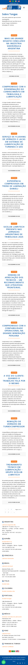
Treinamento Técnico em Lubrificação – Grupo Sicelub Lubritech (14, 469)
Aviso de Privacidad (8, 659)
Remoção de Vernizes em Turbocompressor (14, 424)
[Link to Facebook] (25, 663)
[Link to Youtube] (20, 663)
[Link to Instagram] (22, 663)
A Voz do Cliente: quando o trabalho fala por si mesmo (14, 379)
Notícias (14, 35)
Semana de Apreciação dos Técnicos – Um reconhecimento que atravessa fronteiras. (14, 281)
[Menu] (24, 7)
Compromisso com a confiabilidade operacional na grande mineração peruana (14, 330)
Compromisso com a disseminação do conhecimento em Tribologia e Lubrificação (14, 91)
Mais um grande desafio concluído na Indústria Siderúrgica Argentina (14, 43)
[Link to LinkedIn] (18, 663)
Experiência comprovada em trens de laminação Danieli (14, 185)
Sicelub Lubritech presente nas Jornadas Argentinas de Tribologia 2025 (14, 231)
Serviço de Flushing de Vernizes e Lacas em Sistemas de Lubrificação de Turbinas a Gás (14, 141)
